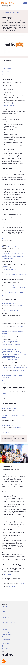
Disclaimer (5, 636)
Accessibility (5, 632)
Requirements (5, 65)
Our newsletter (6, 609)
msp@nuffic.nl (5, 561)
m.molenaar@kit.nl (16, 427)
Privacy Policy (6, 639)
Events (4, 611)
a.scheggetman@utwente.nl (9, 269)
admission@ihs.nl (16, 395)
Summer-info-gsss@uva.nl (18, 370)
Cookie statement (7, 634)
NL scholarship (12, 586)
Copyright (5, 629)
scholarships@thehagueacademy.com (11, 344)
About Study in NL (7, 606)
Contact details (6, 617)
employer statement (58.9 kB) (17, 152)
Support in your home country (10, 620)
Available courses (6, 68)
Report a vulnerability (8, 625)
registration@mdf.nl (17, 305)
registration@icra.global (18, 326)
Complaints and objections (9, 622)
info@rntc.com (15, 410)
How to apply (5, 71)
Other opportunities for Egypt (9, 75)
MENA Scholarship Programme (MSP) (11, 12)
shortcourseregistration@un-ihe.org (10, 242)
